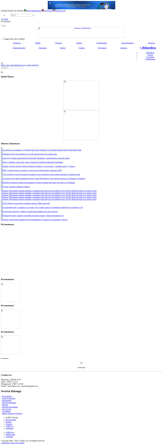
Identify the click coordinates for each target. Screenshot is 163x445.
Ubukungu (42, 48)
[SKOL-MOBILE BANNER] (81, 32)
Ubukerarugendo (18, 48)
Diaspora (151, 43)
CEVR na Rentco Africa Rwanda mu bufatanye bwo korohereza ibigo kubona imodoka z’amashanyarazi (40, 174)
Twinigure (150, 57)
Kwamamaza (7, 396)
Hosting (5, 405)
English (8, 422)
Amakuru (123, 48)
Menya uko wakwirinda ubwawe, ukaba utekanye (20, 65)
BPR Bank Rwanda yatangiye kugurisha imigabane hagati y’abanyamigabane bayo (32, 216)
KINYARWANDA (33, 11)
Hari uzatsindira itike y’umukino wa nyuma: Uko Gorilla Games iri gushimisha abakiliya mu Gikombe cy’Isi (42, 207)
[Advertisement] (81, 252)
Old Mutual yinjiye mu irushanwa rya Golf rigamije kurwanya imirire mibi (29, 154)
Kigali (3, 24)
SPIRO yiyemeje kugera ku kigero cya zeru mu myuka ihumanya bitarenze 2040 (31, 170)
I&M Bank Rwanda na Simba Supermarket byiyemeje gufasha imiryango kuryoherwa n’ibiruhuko (38, 183)
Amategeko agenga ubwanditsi (12, 443)
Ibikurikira (148, 47)
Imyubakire (102, 48)
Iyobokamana (150, 59)
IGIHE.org (10, 432)
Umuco (150, 55)
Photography (7, 401)
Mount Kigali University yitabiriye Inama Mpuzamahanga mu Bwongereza (29, 212)
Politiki (37, 43)
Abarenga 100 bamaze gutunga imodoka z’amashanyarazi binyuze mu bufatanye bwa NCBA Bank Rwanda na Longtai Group (49, 191)
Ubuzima (58, 43)
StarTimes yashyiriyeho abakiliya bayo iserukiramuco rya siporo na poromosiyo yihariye (34, 220)
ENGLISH (48, 11)
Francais (9, 424)
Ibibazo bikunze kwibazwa (12, 413)
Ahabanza (17, 43)
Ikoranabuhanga (127, 43)
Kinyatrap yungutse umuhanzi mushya (15, 187)
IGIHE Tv (10, 426)
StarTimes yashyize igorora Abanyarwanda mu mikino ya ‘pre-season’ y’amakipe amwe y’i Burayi (38, 166)
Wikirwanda (10, 435)
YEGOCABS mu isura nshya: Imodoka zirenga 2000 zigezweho (25, 203)
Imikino (79, 43)
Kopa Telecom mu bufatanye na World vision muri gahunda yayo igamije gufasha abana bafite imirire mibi (41, 150)
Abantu (63, 48)
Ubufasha (9, 437)
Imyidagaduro (102, 43)
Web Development (9, 403)
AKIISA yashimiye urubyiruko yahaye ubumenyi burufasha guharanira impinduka (32, 162)
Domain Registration (10, 407)
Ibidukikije (150, 53)
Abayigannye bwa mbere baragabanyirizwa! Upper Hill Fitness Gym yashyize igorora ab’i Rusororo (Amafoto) (43, 179)
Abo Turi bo (6, 409)
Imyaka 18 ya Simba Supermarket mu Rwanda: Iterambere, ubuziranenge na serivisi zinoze (35, 158)
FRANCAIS (60, 11)
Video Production (8, 398)
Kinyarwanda (11, 420)
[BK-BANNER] (81, 9)
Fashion (82, 48)
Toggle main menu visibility (14, 39)
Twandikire (6, 411)
